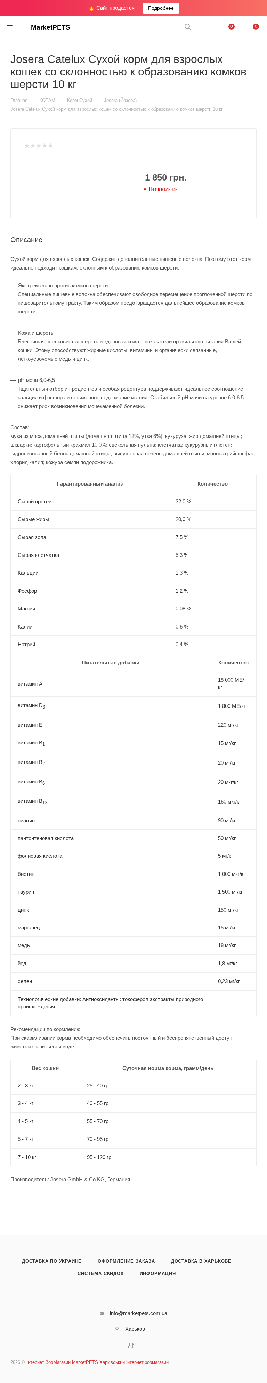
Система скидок (100, 1273)
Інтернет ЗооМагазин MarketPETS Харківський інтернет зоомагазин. (98, 1362)
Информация (158, 1273)
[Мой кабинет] (204, 27)
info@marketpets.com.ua (138, 1313)
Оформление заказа (126, 1261)
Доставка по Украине (52, 1261)
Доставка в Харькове (201, 1261)
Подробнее (161, 8)
